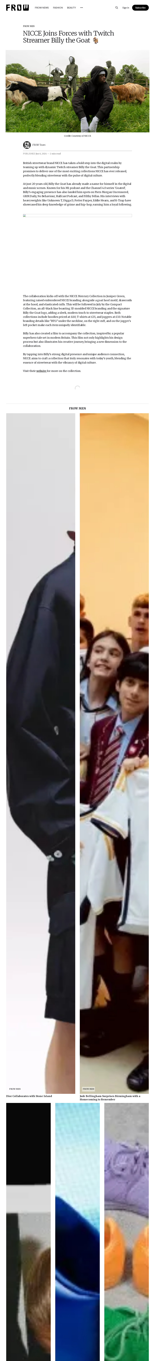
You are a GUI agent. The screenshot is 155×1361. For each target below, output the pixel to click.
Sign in (125, 7)
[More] (81, 7)
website (41, 371)
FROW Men (29, 26)
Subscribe (140, 7)
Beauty (71, 7)
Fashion (58, 7)
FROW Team (39, 144)
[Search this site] (116, 7)
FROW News (42, 7)
